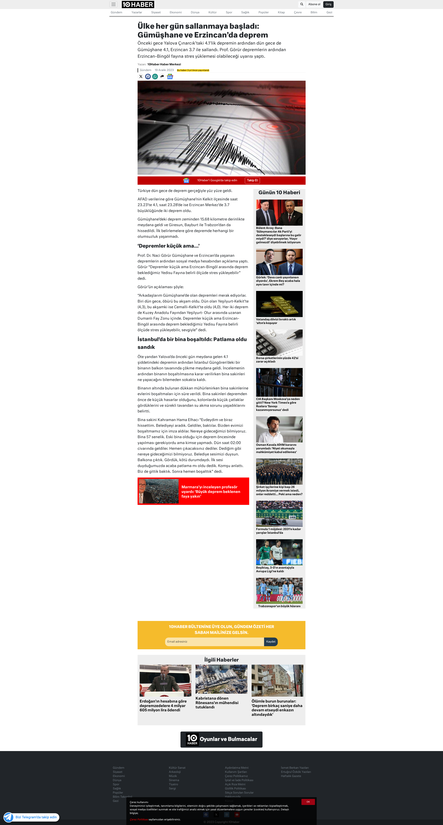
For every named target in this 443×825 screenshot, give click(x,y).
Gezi (329, 12)
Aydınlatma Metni (236, 768)
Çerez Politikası (139, 819)
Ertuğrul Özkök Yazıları (296, 772)
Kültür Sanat (177, 768)
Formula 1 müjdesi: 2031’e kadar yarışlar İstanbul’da (278, 531)
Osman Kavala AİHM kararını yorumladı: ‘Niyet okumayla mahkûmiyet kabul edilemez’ (276, 449)
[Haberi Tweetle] (141, 76)
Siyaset (156, 12)
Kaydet (270, 641)
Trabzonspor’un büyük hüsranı (279, 606)
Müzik (173, 776)
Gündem (116, 12)
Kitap (281, 12)
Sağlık (245, 12)
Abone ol (314, 4)
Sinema (174, 780)
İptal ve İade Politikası (239, 780)
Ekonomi (176, 12)
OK (308, 802)
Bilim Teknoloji (122, 797)
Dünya (195, 12)
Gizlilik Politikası (235, 788)
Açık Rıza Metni (235, 784)
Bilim (314, 12)
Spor (229, 12)
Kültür (213, 12)
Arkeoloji (175, 772)
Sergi (172, 788)
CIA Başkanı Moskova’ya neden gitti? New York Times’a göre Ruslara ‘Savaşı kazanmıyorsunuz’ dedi (278, 404)
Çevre (298, 12)
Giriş (328, 4)
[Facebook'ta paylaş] (148, 76)
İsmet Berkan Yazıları (295, 768)
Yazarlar (137, 12)
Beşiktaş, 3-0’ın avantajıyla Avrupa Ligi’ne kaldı (275, 570)
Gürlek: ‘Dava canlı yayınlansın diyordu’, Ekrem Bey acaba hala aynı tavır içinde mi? (278, 281)
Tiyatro (173, 784)
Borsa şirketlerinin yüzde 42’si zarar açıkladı (277, 360)
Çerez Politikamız (236, 776)
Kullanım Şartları (236, 772)
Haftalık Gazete (291, 776)
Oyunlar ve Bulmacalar (228, 739)
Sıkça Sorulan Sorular (239, 792)
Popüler (264, 12)
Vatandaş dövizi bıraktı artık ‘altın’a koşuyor (276, 321)
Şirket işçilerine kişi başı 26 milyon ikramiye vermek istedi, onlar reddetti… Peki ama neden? (279, 491)
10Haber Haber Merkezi (164, 64)
